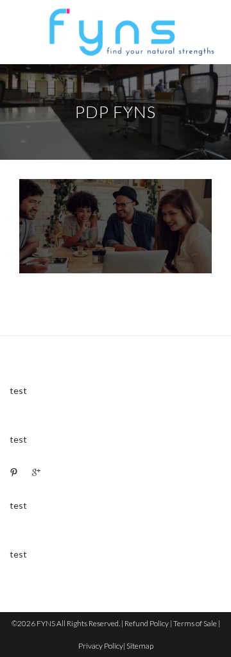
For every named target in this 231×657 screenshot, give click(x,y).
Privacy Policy (100, 646)
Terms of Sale (195, 623)
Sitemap (139, 646)
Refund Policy (146, 623)
